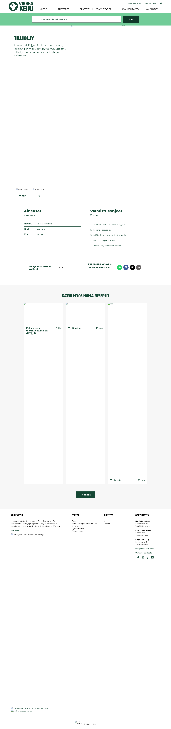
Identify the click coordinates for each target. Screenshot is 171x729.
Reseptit (85, 9)
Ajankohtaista (130, 9)
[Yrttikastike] (85, 314)
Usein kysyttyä (150, 3)
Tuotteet (63, 9)
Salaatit (107, 524)
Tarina (74, 521)
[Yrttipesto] (127, 390)
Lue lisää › (15, 530)
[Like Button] (56, 267)
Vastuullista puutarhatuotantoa (85, 524)
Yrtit (105, 521)
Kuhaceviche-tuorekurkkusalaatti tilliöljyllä (37, 330)
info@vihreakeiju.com (144, 549)
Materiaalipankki (134, 3)
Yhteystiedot (77, 531)
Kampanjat (151, 9)
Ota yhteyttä (103, 9)
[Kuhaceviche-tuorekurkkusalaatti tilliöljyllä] (43, 314)
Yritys (43, 9)
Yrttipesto (115, 480)
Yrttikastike (74, 328)
